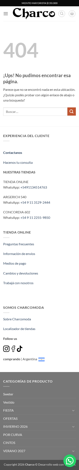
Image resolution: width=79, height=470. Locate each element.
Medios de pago (14, 263)
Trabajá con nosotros (18, 283)
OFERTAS (10, 418)
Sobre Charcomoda (17, 319)
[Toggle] (73, 410)
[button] (5, 13)
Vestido (8, 402)
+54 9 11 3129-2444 (35, 202)
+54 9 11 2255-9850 (35, 217)
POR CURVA (12, 435)
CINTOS (9, 443)
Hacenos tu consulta (18, 162)
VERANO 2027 (14, 451)
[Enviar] (71, 111)
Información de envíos (19, 254)
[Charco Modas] (34, 13)
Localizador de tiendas (19, 329)
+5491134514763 (33, 187)
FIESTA (8, 410)
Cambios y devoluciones (20, 273)
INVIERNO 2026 (15, 426)
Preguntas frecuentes (18, 244)
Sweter (8, 394)
